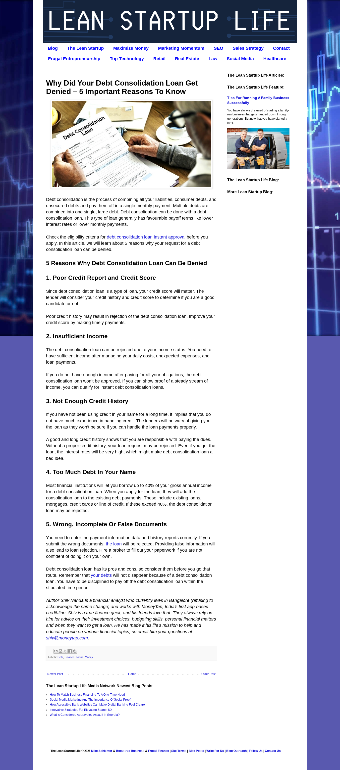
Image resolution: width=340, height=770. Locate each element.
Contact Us (273, 751)
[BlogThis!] (60, 651)
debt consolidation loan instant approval (146, 237)
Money (89, 657)
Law (213, 58)
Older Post (208, 674)
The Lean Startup (85, 48)
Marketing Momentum (181, 48)
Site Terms (178, 751)
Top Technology (127, 58)
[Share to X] (65, 651)
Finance (69, 657)
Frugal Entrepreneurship (74, 58)
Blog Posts (196, 751)
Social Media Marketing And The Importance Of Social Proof (90, 699)
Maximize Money (131, 48)
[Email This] (55, 651)
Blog (53, 48)
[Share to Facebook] (69, 651)
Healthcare (274, 58)
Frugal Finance (158, 751)
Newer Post (55, 674)
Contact (281, 48)
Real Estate (187, 58)
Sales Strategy (248, 48)
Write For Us (215, 751)
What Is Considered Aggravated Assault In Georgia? (85, 715)
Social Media (240, 58)
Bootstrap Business (130, 751)
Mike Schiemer (101, 751)
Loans (79, 657)
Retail (159, 58)
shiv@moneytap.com (67, 637)
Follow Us (256, 751)
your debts (101, 575)
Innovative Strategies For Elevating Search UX (81, 710)
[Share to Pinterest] (74, 651)
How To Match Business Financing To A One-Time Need (87, 694)
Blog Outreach (236, 751)
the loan (114, 543)
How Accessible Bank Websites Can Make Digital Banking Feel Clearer (98, 704)
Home (132, 674)
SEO (218, 48)
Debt (60, 657)
